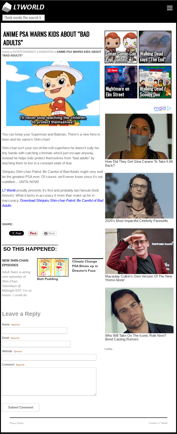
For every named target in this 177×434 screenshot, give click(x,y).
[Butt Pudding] (52, 267)
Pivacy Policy (17, 423)
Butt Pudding (47, 279)
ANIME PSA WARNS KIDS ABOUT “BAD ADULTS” (46, 38)
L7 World (8, 190)
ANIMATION (46, 51)
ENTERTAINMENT (24, 51)
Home (6, 51)
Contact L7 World (158, 423)
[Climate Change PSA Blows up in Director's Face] (87, 258)
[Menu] (169, 8)
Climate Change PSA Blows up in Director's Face (85, 266)
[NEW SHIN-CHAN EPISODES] (19, 277)
